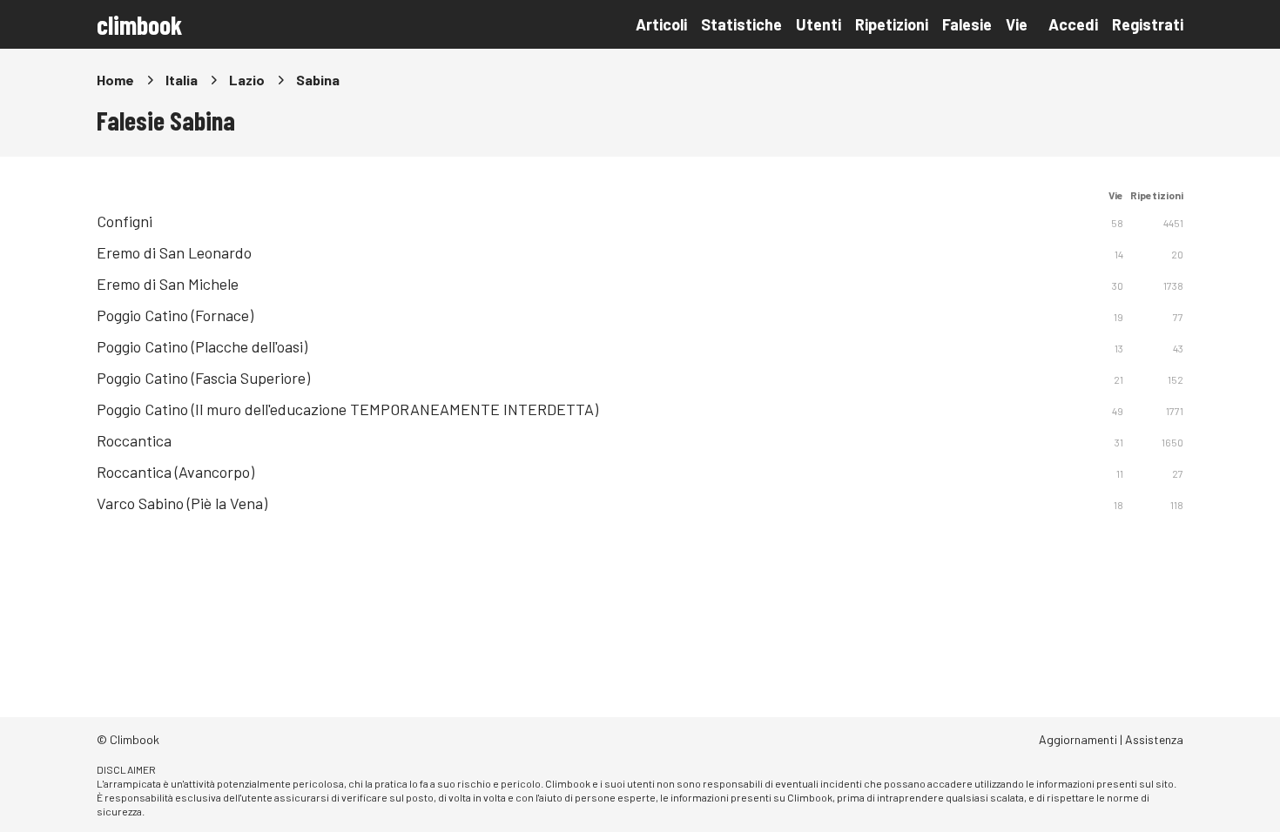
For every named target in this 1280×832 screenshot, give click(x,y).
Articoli (661, 24)
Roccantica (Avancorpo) (175, 471)
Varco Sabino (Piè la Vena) (182, 503)
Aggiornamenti (1078, 739)
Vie (1016, 24)
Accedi (1073, 24)
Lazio (247, 79)
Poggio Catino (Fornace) (175, 315)
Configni (124, 221)
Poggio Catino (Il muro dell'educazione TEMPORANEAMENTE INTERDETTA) (347, 409)
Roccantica (134, 440)
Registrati (1147, 24)
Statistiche (741, 24)
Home (115, 79)
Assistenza (1154, 739)
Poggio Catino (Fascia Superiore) (203, 377)
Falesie (967, 24)
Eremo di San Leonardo (174, 252)
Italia (181, 79)
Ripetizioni (891, 24)
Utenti (818, 24)
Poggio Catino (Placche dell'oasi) (202, 346)
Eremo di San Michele (168, 283)
